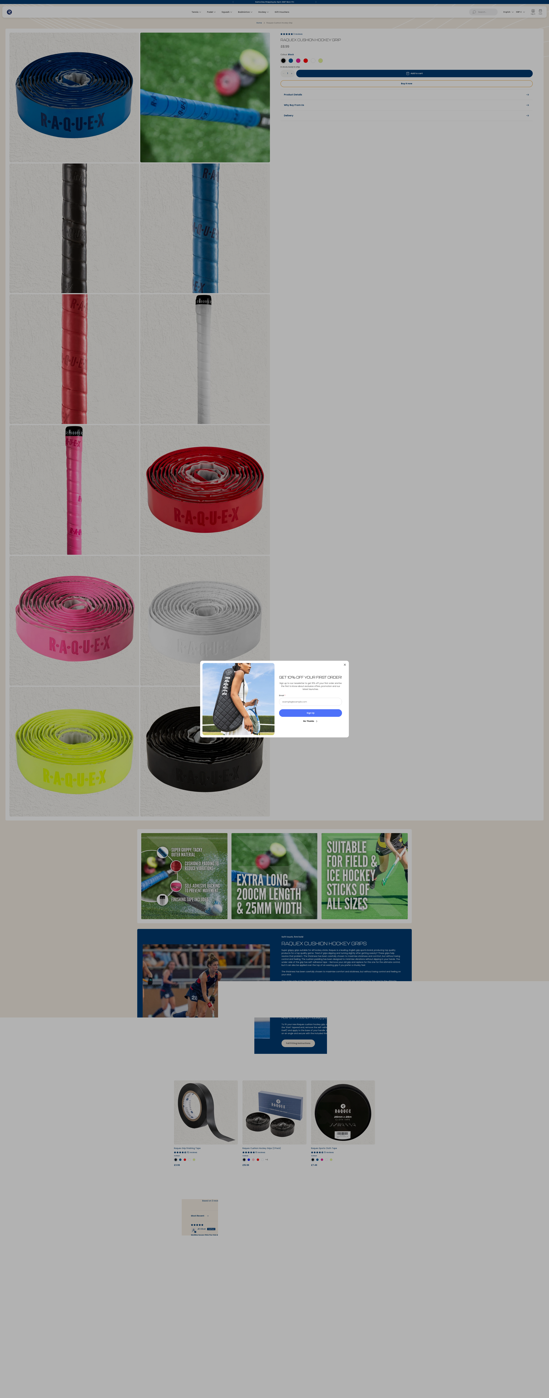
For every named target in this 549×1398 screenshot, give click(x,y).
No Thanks (308, 721)
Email (281, 695)
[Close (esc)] (345, 664)
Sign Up (311, 713)
